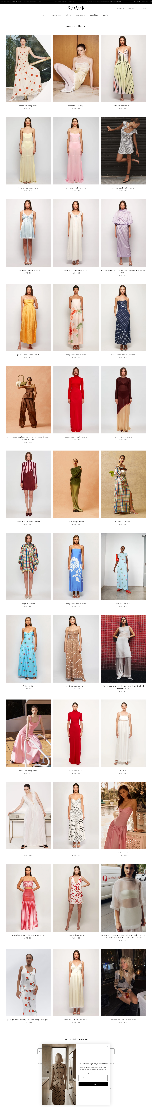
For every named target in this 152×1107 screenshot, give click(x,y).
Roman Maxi (123, 770)
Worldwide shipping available (27, 1)
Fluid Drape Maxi (76, 521)
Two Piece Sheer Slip (28, 188)
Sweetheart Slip (76, 106)
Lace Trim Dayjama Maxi (76, 270)
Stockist (94, 15)
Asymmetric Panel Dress (28, 521)
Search (131, 8)
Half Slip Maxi (76, 770)
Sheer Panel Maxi (123, 437)
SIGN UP (93, 1084)
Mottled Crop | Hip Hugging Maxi (28, 935)
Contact (107, 15)
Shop (68, 15)
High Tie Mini (28, 604)
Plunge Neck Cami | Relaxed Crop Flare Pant (28, 1020)
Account (121, 8)
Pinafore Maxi (28, 853)
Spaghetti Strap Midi (76, 355)
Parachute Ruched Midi (28, 355)
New (44, 15)
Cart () (142, 8)
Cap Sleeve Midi (123, 604)
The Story (80, 15)
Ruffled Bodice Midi (76, 686)
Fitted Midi (28, 686)
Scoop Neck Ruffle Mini (123, 188)
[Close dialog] (107, 1046)
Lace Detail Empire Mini (28, 270)
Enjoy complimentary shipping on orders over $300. (67, 1)
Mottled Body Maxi (28, 106)
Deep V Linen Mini (76, 935)
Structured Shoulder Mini (123, 1020)
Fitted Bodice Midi (123, 106)
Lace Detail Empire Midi (76, 1020)
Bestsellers (56, 15)
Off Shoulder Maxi (123, 521)
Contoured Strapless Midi (123, 355)
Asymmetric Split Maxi (76, 437)
